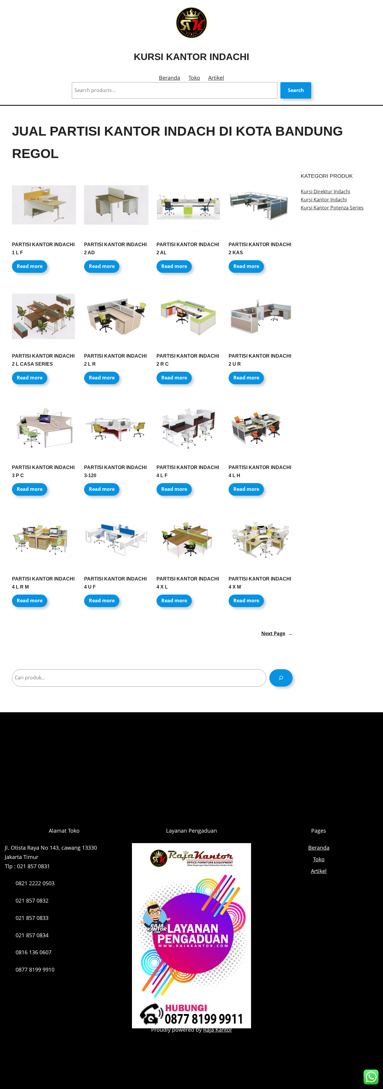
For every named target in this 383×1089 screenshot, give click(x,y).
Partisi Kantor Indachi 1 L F (43, 248)
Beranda (169, 77)
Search (296, 90)
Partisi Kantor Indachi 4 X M (260, 582)
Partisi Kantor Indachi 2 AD (115, 248)
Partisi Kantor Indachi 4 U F (115, 582)
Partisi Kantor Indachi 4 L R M (43, 582)
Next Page (277, 633)
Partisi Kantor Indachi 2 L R (115, 360)
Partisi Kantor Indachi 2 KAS (260, 248)
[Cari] (281, 677)
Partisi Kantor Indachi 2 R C (187, 360)
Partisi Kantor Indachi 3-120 (115, 471)
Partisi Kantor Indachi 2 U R (260, 360)
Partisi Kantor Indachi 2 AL (187, 248)
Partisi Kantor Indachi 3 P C (43, 471)
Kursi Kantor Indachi (191, 56)
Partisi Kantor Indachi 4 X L (187, 582)
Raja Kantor (217, 1029)
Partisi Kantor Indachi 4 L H (260, 471)
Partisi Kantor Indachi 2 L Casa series (43, 360)
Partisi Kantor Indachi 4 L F (187, 471)
